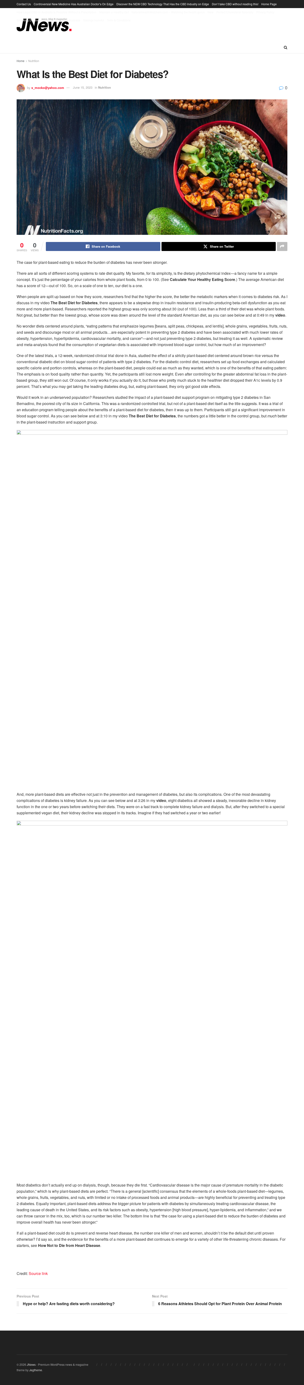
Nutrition (33, 61)
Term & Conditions (119, 20)
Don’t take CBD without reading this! (235, 4)
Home (20, 61)
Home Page (269, 4)
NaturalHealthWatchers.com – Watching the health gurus (168, 12)
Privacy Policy (265, 12)
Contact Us (24, 4)
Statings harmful (93, 20)
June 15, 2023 (82, 87)
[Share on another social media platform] (282, 246)
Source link (38, 1273)
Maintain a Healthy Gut (114, 12)
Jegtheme (35, 1370)
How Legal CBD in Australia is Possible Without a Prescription (56, 12)
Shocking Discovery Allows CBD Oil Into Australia (48, 20)
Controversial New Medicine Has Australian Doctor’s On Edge (74, 4)
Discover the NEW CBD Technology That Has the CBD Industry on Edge (162, 4)
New (211, 12)
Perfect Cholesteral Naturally (234, 12)
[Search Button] (285, 47)
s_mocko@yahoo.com (47, 87)
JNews (31, 1364)
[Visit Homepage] (44, 24)
